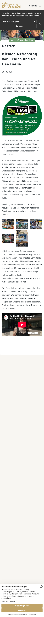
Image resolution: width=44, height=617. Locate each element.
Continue (19, 26)
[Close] (39, 24)
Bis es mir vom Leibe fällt (14, 181)
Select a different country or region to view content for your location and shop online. (21, 14)
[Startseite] (12, 7)
